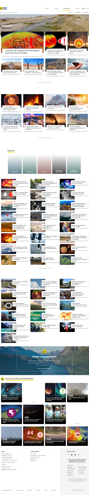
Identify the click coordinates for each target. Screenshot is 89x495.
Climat (10, 12)
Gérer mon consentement (7, 462)
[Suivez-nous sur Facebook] (68, 455)
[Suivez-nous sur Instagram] (71, 455)
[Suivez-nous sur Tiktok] (78, 455)
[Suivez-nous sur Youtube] (75, 455)
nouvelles (5, 12)
